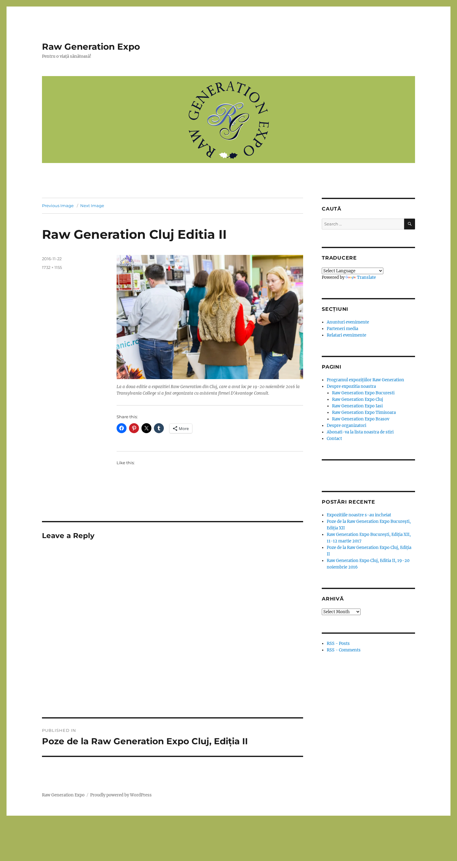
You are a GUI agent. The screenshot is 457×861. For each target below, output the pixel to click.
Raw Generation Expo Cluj (357, 399)
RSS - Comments (344, 650)
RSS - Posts (338, 643)
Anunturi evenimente (348, 322)
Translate (366, 277)
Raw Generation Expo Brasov (360, 419)
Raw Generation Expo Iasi (357, 406)
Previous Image (58, 205)
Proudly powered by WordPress (121, 795)
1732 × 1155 (52, 267)
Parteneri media (342, 328)
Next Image (92, 205)
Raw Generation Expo (91, 46)
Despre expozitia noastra (351, 386)
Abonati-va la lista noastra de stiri (360, 432)
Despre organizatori (346, 425)
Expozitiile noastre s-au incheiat (359, 515)
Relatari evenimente (346, 335)
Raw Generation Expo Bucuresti (363, 393)
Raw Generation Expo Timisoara (364, 412)
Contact (334, 438)
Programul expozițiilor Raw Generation (365, 380)
